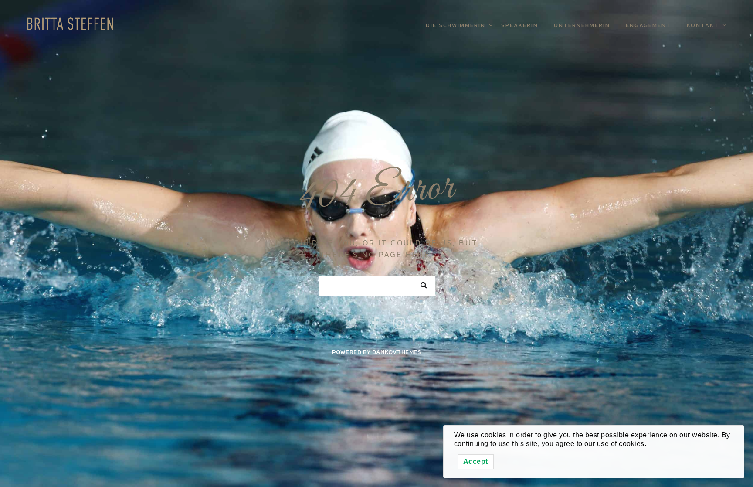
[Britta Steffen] (72, 22)
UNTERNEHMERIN (582, 25)
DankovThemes (396, 351)
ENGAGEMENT (648, 25)
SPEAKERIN (519, 25)
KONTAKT (703, 25)
